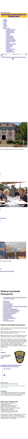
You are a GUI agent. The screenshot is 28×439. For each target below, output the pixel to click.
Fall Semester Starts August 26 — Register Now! (14, 15)
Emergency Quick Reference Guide (11, 310)
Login (4, 27)
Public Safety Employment (9, 318)
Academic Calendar (10, 29)
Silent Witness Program (8, 320)
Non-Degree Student (11, 43)
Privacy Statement (15, 366)
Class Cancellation (7, 305)
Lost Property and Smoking (9, 313)
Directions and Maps (11, 40)
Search (14, 54)
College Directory (10, 38)
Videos (5, 24)
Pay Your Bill (9, 45)
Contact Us (12, 365)
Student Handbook (10, 51)
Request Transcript (10, 49)
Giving (5, 21)
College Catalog (10, 37)
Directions (17, 365)
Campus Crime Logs (8, 303)
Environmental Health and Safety (11, 311)
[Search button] (26, 54)
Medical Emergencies (8, 314)
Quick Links (6, 28)
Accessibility (3, 365)
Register (8, 47)
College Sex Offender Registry (10, 309)
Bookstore (8, 33)
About (4, 19)
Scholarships (9, 50)
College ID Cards (7, 307)
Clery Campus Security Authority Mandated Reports (15, 306)
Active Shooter (6, 302)
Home (4, 297)
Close (2, 358)
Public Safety (9, 46)
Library (8, 42)
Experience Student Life (11, 297)
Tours (4, 23)
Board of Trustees (10, 32)
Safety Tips (6, 319)
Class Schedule (9, 36)
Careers (8, 34)
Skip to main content (5, 12)
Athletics (5, 20)
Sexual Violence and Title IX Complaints (12, 416)
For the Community (10, 41)
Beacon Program (10, 31)
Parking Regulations (8, 316)
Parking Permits (7, 315)
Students (5, 25)
